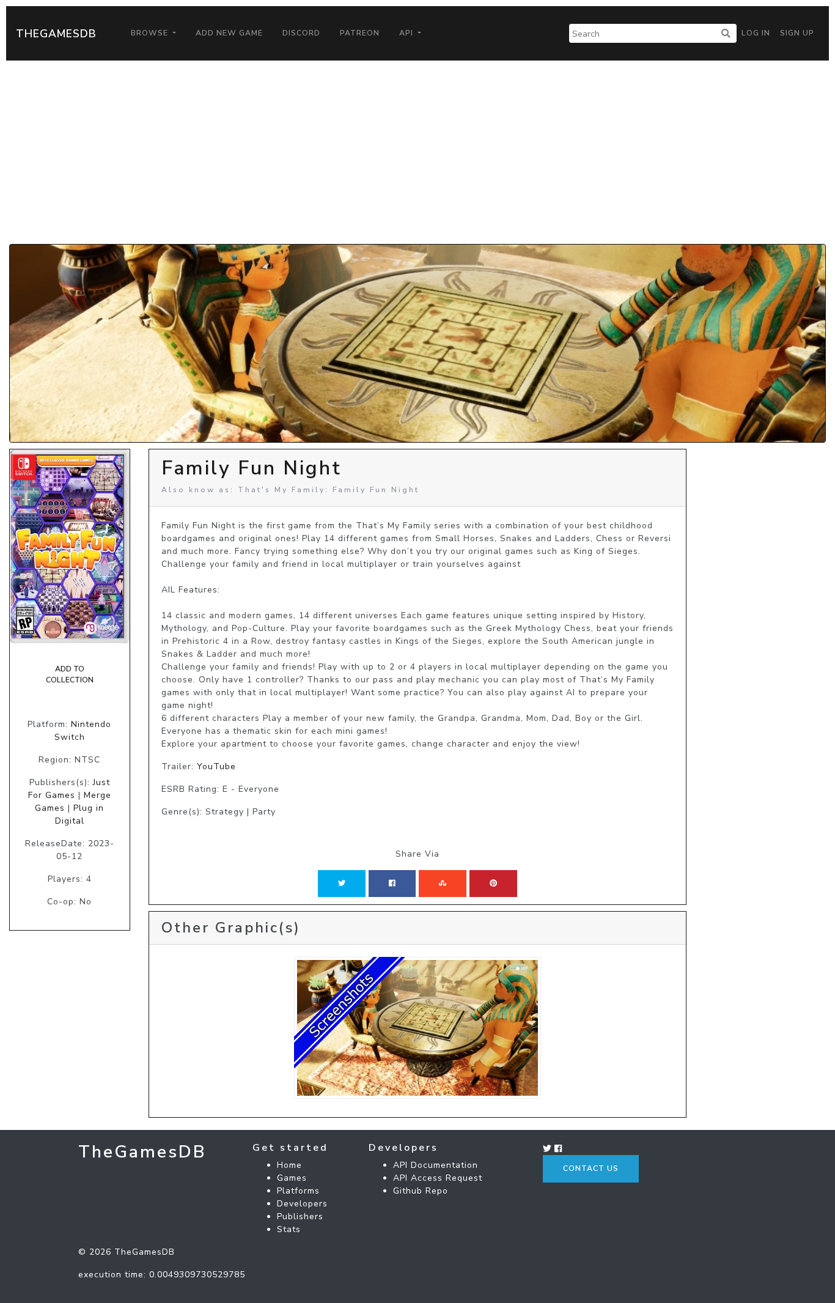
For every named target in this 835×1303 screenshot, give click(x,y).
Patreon (360, 33)
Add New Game (229, 33)
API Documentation (435, 1165)
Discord (301, 33)
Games (292, 1178)
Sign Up (797, 33)
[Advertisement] (417, 152)
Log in (755, 33)
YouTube (216, 766)
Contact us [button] (591, 1168)
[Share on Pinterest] (493, 883)
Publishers (300, 1216)
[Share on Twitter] (342, 883)
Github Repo (420, 1191)
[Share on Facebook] (392, 883)
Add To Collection (70, 674)
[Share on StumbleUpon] (442, 883)
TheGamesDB (56, 33)
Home (289, 1165)
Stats (289, 1229)
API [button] (407, 33)
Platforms (298, 1191)
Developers (302, 1203)
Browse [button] (151, 33)
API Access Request (437, 1178)
